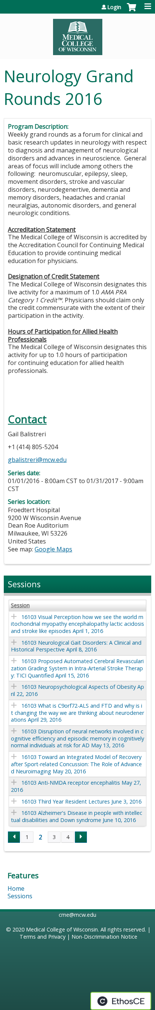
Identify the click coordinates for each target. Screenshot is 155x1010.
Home (16, 888)
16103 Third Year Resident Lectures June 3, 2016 (81, 801)
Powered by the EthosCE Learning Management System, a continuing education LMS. (120, 1001)
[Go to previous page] (14, 837)
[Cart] (131, 11)
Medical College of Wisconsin (62, 929)
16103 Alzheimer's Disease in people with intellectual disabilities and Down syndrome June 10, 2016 (76, 816)
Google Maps (53, 549)
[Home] (77, 34)
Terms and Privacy (42, 936)
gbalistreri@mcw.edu (37, 460)
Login (114, 7)
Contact (27, 419)
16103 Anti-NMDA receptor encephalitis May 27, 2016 (76, 786)
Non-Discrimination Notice (104, 936)
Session (20, 605)
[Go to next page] (81, 837)
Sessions (20, 896)
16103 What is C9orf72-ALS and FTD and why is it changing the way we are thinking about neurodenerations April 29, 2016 (77, 712)
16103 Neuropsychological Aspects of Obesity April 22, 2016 (77, 690)
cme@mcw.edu (77, 914)
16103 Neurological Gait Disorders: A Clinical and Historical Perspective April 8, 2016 (76, 646)
